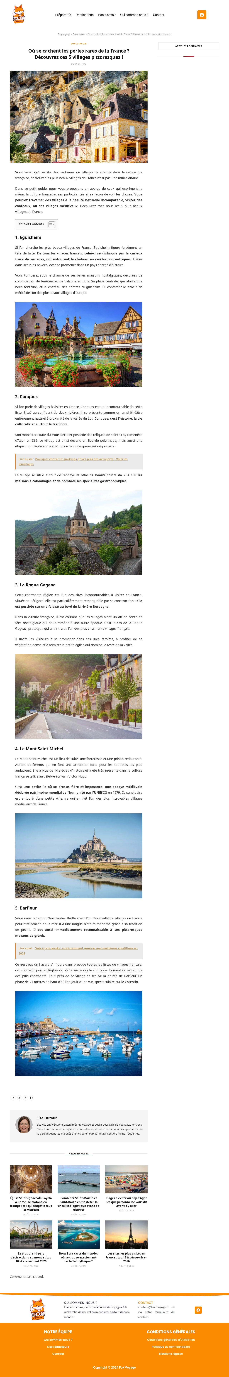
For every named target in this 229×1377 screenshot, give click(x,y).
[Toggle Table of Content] (50, 224)
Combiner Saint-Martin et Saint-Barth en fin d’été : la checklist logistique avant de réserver (78, 1204)
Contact (158, 15)
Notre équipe (58, 1332)
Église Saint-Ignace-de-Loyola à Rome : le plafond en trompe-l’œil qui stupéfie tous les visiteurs (31, 1204)
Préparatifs (63, 15)
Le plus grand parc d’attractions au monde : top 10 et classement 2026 (31, 1257)
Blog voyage (64, 34)
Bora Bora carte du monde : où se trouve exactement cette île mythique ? (78, 1257)
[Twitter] (19, 1097)
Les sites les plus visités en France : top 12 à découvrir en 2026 (126, 1257)
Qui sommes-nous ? (134, 15)
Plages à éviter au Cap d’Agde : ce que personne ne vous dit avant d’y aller (126, 1202)
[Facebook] (201, 14)
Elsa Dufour (46, 1118)
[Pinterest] (25, 1097)
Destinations (85, 15)
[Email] (31, 1097)
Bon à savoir (107, 15)
